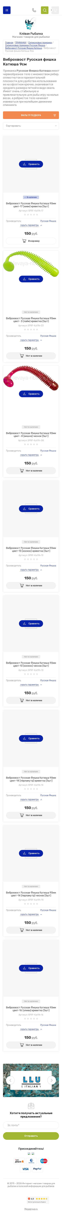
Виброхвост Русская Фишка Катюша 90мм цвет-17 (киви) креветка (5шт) (31, 205)
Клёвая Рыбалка (31, 33)
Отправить (31, 1135)
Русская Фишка (48, 221)
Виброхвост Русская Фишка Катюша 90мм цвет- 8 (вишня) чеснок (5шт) (31, 435)
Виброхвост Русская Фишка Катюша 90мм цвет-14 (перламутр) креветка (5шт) (31, 779)
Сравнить (34, 164)
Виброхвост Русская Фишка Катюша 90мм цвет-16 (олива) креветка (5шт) (31, 1009)
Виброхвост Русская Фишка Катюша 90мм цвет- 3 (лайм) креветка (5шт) (31, 320)
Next (52, 1080)
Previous (10, 1080)
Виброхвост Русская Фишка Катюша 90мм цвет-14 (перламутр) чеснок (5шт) (31, 894)
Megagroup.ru (31, 1209)
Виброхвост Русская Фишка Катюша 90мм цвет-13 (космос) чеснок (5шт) (31, 664)
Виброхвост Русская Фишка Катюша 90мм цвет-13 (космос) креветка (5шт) (31, 549)
